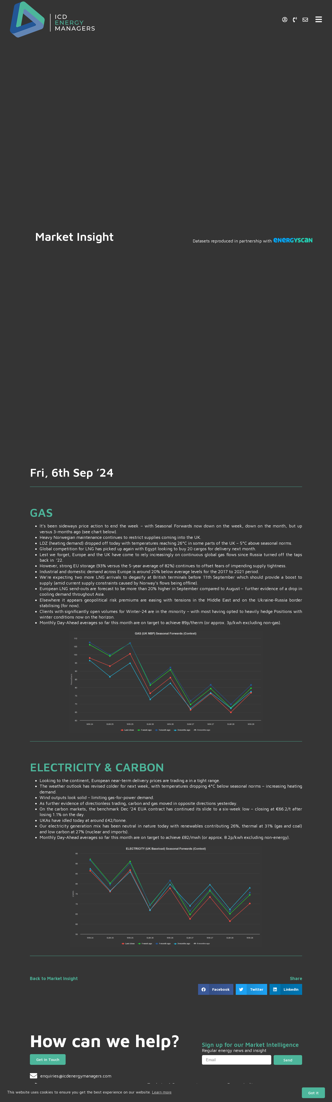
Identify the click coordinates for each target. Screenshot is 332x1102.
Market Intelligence (194, 16)
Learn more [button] (162, 1092)
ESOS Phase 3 (236, 16)
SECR (265, 16)
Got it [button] (313, 1093)
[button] (216, 989)
